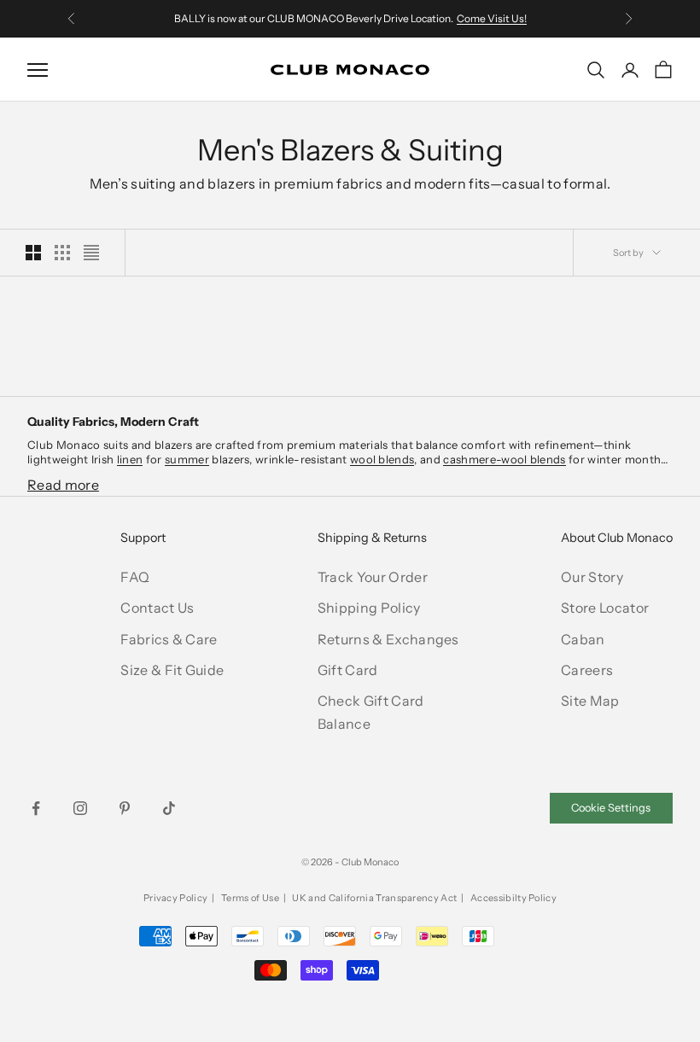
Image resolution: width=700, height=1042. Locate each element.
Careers (587, 669)
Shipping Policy (369, 607)
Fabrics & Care (168, 639)
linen (130, 459)
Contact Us (157, 607)
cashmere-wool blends (504, 459)
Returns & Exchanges (388, 639)
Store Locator (605, 607)
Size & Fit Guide (172, 669)
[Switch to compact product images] (91, 253)
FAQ (134, 576)
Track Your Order (373, 576)
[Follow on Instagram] (80, 808)
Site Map (590, 700)
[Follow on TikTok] (169, 808)
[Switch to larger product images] (33, 253)
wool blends (382, 459)
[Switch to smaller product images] (62, 253)
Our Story (592, 576)
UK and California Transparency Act (374, 898)
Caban (583, 639)
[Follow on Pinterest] (124, 808)
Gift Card (348, 669)
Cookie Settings (610, 807)
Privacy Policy (175, 898)
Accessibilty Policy (513, 898)
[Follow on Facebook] (35, 808)
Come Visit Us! (492, 18)
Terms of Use (250, 898)
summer (187, 459)
